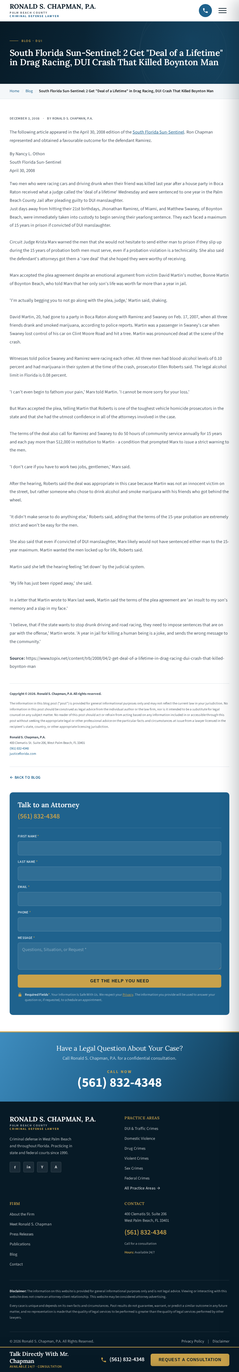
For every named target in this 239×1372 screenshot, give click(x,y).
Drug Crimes (134, 1148)
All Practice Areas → (142, 1188)
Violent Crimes (136, 1158)
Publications (20, 1244)
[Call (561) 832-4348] (205, 10)
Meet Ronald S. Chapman (31, 1224)
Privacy (128, 994)
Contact (16, 1264)
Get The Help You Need (119, 981)
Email (24, 887)
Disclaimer (221, 1341)
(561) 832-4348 (19, 748)
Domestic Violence (139, 1138)
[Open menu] (222, 10)
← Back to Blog (25, 777)
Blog (29, 91)
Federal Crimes (136, 1178)
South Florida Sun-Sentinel (158, 132)
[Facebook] (15, 1167)
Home (14, 91)
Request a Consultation (190, 1360)
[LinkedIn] (28, 1167)
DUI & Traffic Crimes (141, 1128)
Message (26, 937)
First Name (28, 836)
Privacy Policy (192, 1341)
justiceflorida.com (23, 753)
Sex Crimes (133, 1168)
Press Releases (21, 1234)
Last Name (28, 861)
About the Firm (22, 1214)
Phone (24, 912)
